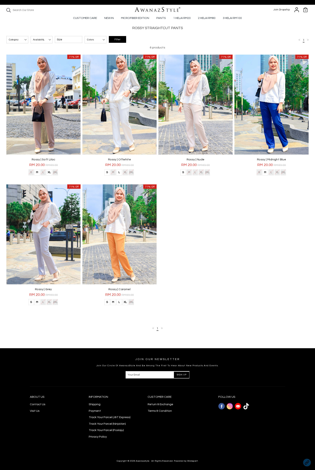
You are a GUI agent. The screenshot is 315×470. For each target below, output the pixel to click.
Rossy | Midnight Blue (271, 159)
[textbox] (36, 10)
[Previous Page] (299, 40)
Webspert (192, 461)
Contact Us (37, 404)
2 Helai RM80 (206, 18)
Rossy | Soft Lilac (43, 159)
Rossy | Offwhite (119, 159)
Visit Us (35, 410)
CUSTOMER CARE (160, 396)
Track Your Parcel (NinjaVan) (107, 423)
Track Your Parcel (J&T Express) (110, 417)
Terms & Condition (160, 410)
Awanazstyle (142, 461)
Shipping (94, 404)
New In (109, 18)
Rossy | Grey (43, 289)
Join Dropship (281, 9)
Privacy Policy (98, 436)
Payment (95, 410)
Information (98, 396)
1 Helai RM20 (182, 18)
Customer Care (85, 18)
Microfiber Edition (135, 18)
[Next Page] (308, 40)
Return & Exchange (160, 404)
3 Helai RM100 (232, 18)
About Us (37, 396)
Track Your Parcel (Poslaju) (106, 430)
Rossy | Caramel (119, 289)
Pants (161, 18)
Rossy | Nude (196, 159)
